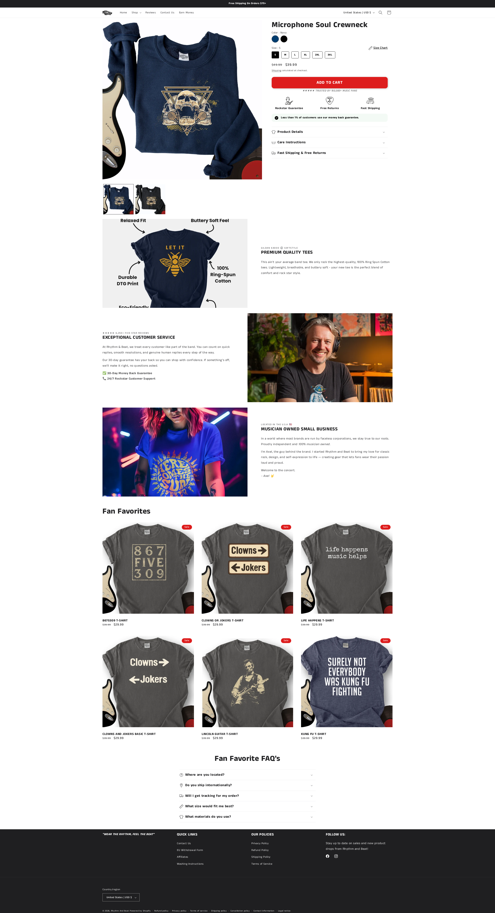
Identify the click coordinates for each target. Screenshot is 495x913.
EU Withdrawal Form (190, 850)
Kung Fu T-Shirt (313, 734)
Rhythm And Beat (120, 911)
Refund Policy (260, 850)
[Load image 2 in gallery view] (150, 199)
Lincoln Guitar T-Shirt (220, 734)
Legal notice (284, 910)
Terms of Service (261, 864)
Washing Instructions (190, 864)
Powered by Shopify (140, 911)
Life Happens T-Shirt (317, 621)
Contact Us (184, 843)
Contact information (263, 910)
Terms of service (198, 910)
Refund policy (161, 910)
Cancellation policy (240, 910)
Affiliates (182, 857)
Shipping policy (219, 910)
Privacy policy (179, 910)
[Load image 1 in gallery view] (118, 199)
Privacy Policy (260, 843)
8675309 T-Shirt (115, 621)
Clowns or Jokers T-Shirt (222, 621)
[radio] (275, 39)
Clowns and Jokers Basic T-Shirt (129, 734)
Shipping (276, 70)
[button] (136, 13)
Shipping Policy (261, 857)
